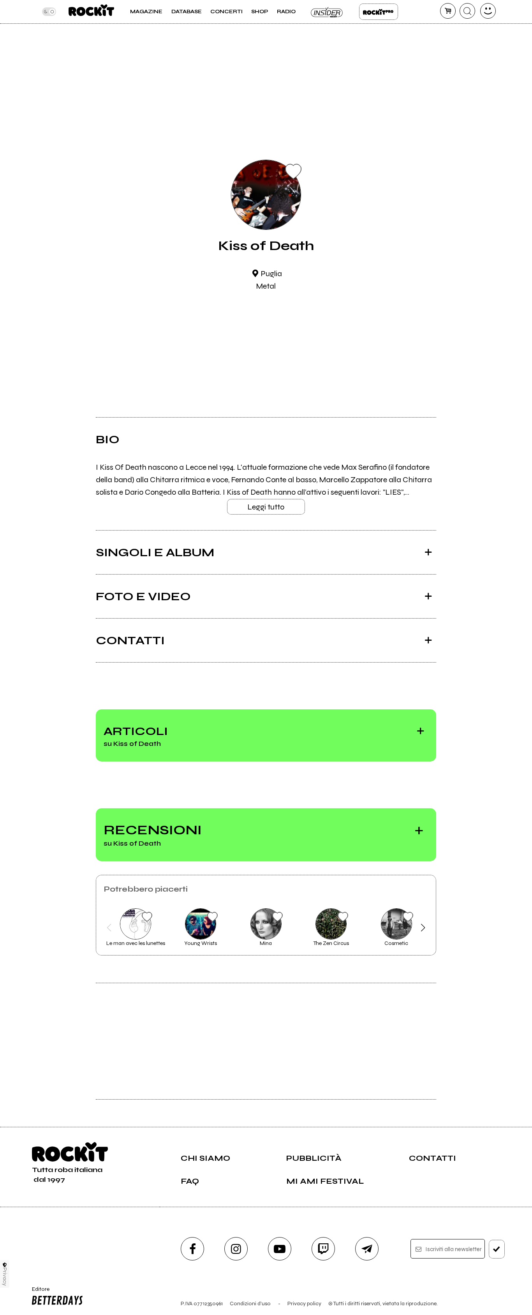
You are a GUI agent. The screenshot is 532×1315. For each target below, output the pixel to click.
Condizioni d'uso (250, 1303)
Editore (37, 1292)
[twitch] (323, 1248)
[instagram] (236, 1248)
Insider (327, 11)
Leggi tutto (265, 507)
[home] (91, 11)
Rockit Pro (378, 12)
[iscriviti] (497, 1249)
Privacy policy (304, 1303)
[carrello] (448, 11)
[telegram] (367, 1248)
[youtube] (279, 1248)
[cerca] (467, 11)
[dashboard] (488, 11)
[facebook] (192, 1248)
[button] (109, 927)
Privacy (5, 1276)
